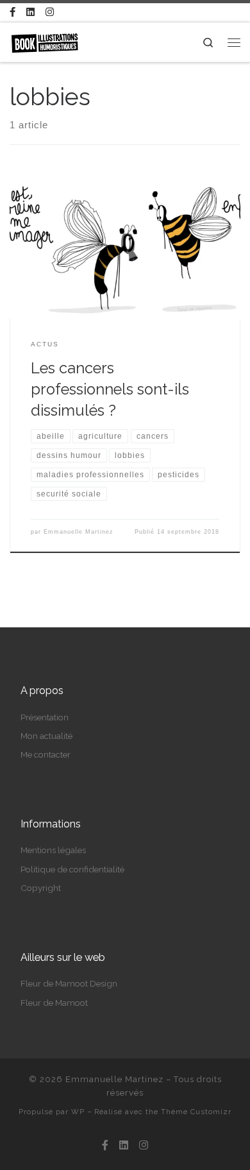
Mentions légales (53, 850)
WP (78, 1111)
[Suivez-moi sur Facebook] (12, 12)
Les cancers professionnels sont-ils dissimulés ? (110, 389)
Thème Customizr (196, 1111)
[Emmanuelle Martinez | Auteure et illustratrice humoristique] (44, 41)
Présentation (45, 717)
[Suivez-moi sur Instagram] (50, 12)
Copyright (41, 888)
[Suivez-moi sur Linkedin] (30, 12)
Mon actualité (46, 736)
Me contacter (46, 754)
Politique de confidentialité (72, 869)
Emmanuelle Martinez (78, 532)
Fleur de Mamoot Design (69, 983)
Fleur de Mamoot (54, 1002)
